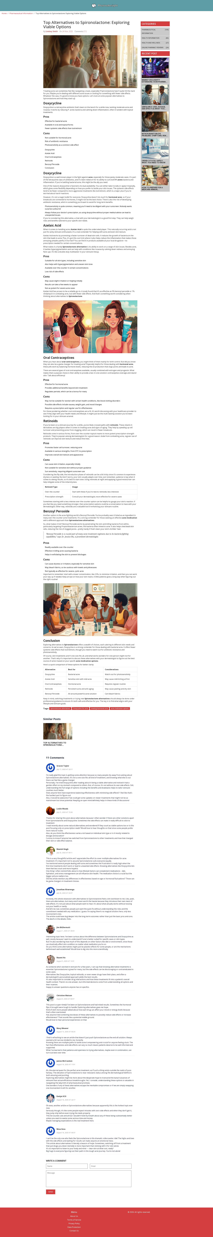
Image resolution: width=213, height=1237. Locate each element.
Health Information (155, 38)
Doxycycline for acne (80, 708)
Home (4, 13)
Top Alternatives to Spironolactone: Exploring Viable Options (57, 744)
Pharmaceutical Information (21, 13)
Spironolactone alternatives (60, 708)
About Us (74, 1216)
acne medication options (120, 708)
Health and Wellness (155, 43)
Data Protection (74, 1227)
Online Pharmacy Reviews (155, 47)
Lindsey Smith (52, 31)
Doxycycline (50, 149)
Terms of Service (74, 1220)
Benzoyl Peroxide (52, 164)
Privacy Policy (74, 1223)
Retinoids (49, 160)
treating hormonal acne (99, 708)
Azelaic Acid (49, 153)
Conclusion (49, 168)
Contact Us (74, 1230)
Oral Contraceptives (53, 157)
